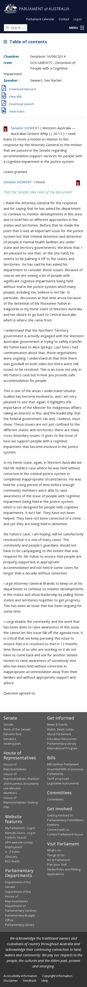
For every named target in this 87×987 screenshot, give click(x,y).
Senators (9, 739)
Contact (64, 19)
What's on (54, 850)
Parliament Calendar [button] (40, 19)
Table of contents (27, 41)
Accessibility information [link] (20, 976)
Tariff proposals (58, 779)
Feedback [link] (29, 980)
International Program (62, 748)
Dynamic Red (12, 734)
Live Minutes (12, 788)
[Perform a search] (7, 27)
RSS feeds (12, 861)
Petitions (53, 825)
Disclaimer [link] (10, 980)
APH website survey (19, 842)
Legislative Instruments (63, 783)
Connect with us (58, 829)
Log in (78, 19)
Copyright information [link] (57, 976)
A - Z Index (12, 852)
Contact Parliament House (65, 834)
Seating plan (12, 743)
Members (10, 793)
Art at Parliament (58, 860)
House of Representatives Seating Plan (20, 802)
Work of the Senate (17, 729)
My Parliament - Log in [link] (20, 828)
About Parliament (59, 734)
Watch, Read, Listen (60, 729)
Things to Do (55, 855)
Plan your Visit (57, 864)
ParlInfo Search (15, 837)
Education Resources (62, 739)
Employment (13, 847)
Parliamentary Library (61, 743)
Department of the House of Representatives (18, 896)
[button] (76, 28)
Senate (8, 724)
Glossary (11, 856)
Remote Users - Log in (20, 833)
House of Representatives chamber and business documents (21, 779)
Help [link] (45, 980)
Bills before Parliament (63, 764)
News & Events (57, 724)
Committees (55, 799)
